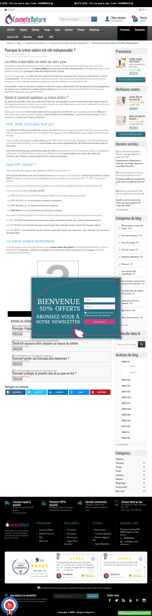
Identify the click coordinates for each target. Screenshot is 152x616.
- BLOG (40, 37)
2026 (126, 361)
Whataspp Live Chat (140, 613)
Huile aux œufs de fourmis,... (137, 117)
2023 (126, 391)
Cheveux (35, 29)
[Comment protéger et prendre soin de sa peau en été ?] (34, 370)
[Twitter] (116, 600)
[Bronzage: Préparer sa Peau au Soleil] (28, 325)
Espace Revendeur (102, 544)
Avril (132, 366)
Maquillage (94, 29)
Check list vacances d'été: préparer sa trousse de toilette (45, 343)
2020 (126, 409)
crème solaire (40, 68)
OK (94, 19)
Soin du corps (34, 56)
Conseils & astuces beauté (20, 56)
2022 (126, 397)
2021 (126, 403)
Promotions (125, 29)
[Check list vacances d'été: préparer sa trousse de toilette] (35, 340)
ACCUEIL (11, 29)
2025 (126, 380)
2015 (126, 438)
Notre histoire (100, 529)
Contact (11, 9)
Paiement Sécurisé (46, 533)
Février (133, 372)
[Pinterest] (137, 600)
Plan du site (43, 541)
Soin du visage (42, 56)
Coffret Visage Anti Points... (135, 60)
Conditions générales (103, 533)
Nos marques (72, 537)
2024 (126, 386)
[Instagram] (144, 600)
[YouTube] (130, 600)
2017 (126, 426)
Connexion (116, 20)
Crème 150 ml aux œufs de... (135, 98)
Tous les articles (122, 209)
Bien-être (27, 37)
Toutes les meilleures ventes (130, 134)
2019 (126, 414)
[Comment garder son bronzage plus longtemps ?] (32, 355)
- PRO (50, 37)
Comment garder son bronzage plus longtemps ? (40, 358)
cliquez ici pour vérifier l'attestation (98, 588)
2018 (126, 420)
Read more (17, 334)
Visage (47, 29)
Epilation (69, 29)
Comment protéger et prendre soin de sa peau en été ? (44, 373)
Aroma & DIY (13, 37)
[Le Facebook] (109, 600)
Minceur (81, 29)
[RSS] (123, 600)
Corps (57, 29)
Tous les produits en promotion (130, 79)
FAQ (40, 537)
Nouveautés (140, 29)
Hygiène (23, 29)
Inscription (92, 596)
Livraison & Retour (46, 529)
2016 (125, 432)
